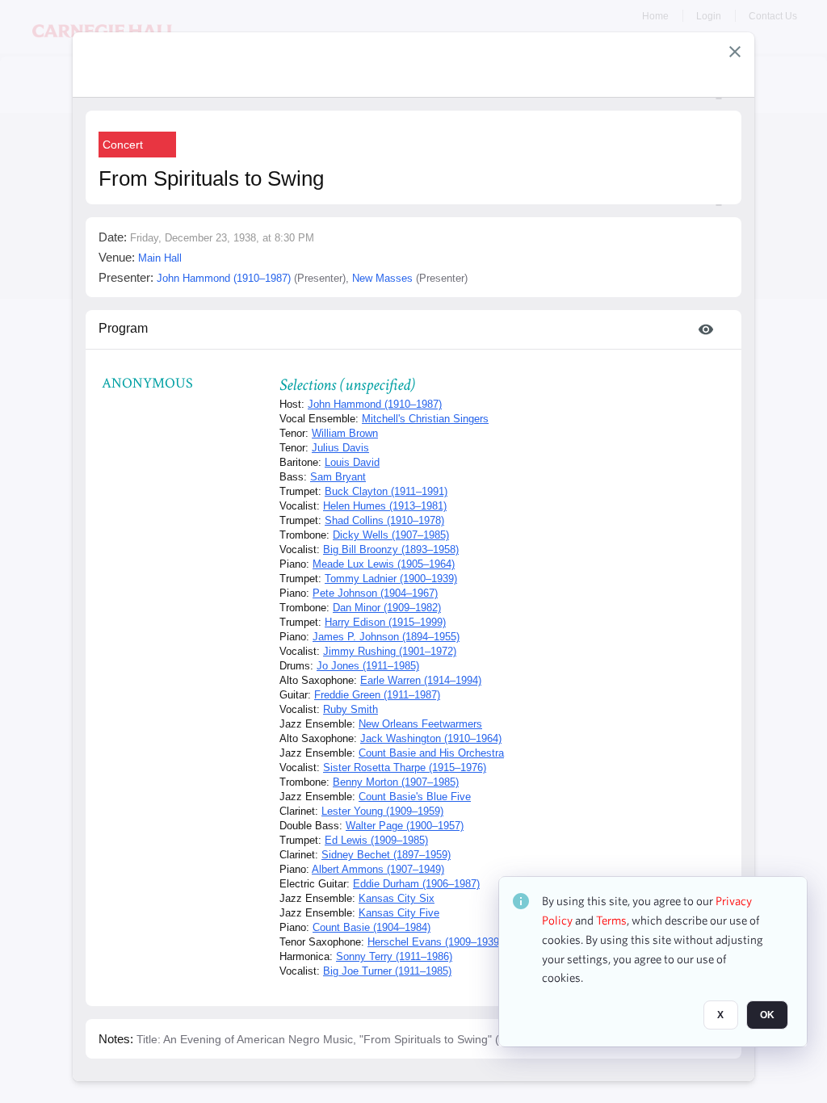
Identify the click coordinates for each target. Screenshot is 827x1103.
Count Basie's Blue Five (415, 797)
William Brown (345, 433)
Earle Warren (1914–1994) (420, 680)
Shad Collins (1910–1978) (384, 520)
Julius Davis (340, 448)
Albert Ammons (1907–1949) (378, 869)
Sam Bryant (338, 477)
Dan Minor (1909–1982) (387, 608)
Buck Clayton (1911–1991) (386, 491)
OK (767, 1015)
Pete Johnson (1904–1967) (375, 593)
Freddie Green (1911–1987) (377, 695)
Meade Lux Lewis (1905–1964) (384, 564)
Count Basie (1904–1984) (371, 927)
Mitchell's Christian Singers (425, 419)
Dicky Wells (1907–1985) (391, 535)
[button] (735, 51)
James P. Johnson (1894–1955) (386, 637)
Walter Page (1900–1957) (405, 826)
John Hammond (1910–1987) (375, 404)
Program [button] (123, 328)
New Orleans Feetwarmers (420, 724)
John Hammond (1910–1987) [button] (224, 278)
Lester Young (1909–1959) (382, 811)
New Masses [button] (382, 278)
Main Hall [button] (160, 258)
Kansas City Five (399, 913)
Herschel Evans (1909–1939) (434, 942)
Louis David (352, 462)
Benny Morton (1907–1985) (396, 782)
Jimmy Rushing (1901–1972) (389, 651)
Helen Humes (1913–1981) (385, 506)
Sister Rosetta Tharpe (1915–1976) (404, 767)
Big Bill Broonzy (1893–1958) (391, 549)
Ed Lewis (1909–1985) (376, 840)
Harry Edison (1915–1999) (385, 622)
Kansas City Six (396, 898)
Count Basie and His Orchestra (431, 753)
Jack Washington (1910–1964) (431, 738)
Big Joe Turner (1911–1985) (387, 971)
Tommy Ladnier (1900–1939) (391, 578)
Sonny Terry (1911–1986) (394, 956)
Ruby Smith (350, 709)
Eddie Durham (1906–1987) (416, 884)
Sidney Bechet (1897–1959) (386, 855)
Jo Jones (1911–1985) (368, 666)
